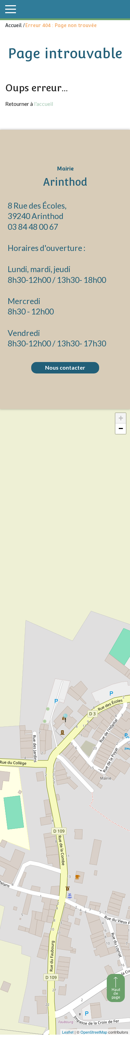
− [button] (121, 428)
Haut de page (116, 993)
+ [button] (121, 418)
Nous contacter (65, 367)
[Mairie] (65, 717)
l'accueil (43, 103)
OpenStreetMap (93, 1032)
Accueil (13, 25)
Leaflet (67, 1032)
